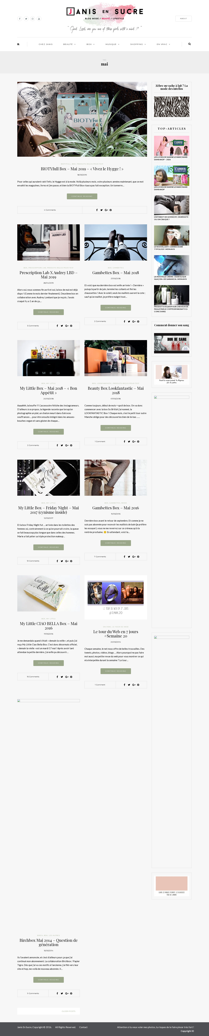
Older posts (68, 1011)
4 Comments (50, 210)
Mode (124, 503)
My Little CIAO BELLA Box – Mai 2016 (48, 626)
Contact (83, 1027)
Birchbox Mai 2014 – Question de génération (49, 942)
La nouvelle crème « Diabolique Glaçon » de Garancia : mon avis (170, 277)
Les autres (54, 935)
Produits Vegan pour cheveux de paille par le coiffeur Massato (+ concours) (171, 309)
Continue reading (82, 196)
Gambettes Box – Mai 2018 (115, 272)
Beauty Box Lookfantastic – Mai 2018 (116, 390)
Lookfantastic (104, 383)
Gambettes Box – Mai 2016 (115, 507)
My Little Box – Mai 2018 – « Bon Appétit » (48, 390)
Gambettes (118, 268)
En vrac (162, 44)
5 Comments (33, 326)
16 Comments (33, 676)
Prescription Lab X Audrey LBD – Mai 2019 (49, 275)
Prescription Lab (37, 268)
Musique (111, 44)
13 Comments (33, 561)
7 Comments (100, 556)
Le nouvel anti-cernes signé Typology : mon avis (168, 248)
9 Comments (33, 993)
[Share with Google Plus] (106, 210)
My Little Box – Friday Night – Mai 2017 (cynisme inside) (48, 510)
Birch (40, 935)
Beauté (68, 44)
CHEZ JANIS (46, 44)
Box (89, 44)
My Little (51, 383)
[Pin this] (110, 210)
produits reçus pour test (90, 164)
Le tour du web (120, 627)
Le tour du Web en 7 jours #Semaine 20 (115, 634)
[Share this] (97, 210)
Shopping (136, 44)
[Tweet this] (101, 210)
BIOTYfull (66, 164)
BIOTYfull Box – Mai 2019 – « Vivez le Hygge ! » (82, 168)
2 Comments (100, 321)
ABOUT (183, 19)
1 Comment (100, 441)
